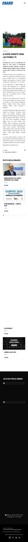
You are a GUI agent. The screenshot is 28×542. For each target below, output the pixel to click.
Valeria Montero (7, 128)
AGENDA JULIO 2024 (10, 352)
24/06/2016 (5, 51)
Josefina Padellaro (7, 130)
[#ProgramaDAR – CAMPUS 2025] (14, 195)
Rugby (6, 44)
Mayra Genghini (12, 125)
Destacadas (7, 152)
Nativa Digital (9, 528)
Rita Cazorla (9, 119)
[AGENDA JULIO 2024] (14, 343)
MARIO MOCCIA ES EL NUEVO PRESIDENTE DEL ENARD (12, 179)
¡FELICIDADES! (8, 328)
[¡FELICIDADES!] (14, 270)
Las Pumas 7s (13, 152)
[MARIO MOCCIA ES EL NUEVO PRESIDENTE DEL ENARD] (14, 169)
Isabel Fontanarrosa (13, 123)
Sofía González (11, 127)
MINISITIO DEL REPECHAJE (10, 145)
